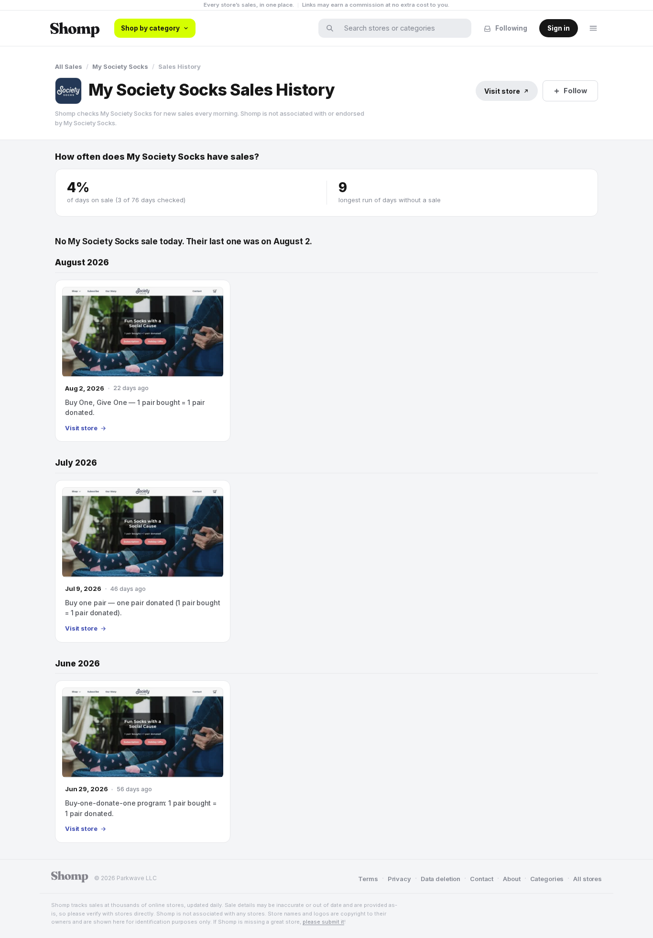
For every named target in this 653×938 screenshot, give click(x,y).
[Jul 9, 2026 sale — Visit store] (142, 561)
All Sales (68, 66)
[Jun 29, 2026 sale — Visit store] (142, 761)
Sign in (558, 28)
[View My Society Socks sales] (68, 90)
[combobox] (401, 28)
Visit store (502, 91)
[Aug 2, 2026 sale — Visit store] (142, 361)
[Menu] (593, 28)
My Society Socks (120, 66)
